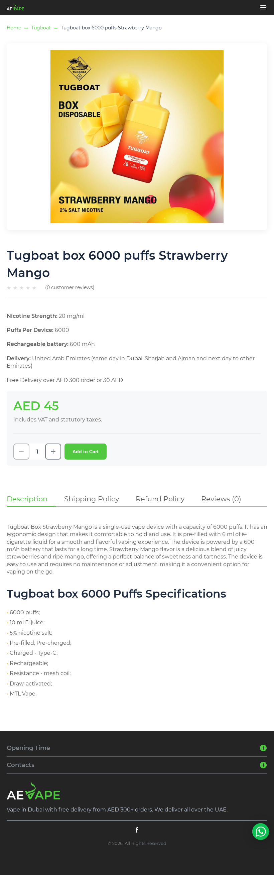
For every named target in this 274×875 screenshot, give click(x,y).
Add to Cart (86, 451)
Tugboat (41, 28)
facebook (137, 830)
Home (14, 28)
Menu (263, 7)
